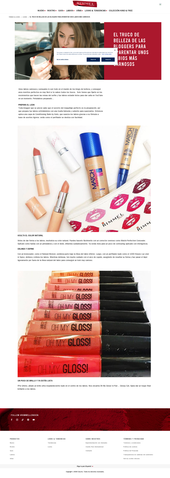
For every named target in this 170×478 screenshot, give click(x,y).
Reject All (93, 59)
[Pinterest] (28, 419)
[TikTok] (23, 419)
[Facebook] (12, 419)
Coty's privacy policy (106, 54)
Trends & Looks (14, 17)
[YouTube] (34, 419)
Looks (25, 17)
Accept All (108, 59)
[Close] (115, 50)
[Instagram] (17, 419)
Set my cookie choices (131, 458)
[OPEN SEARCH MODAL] (160, 4)
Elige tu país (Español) (84, 466)
